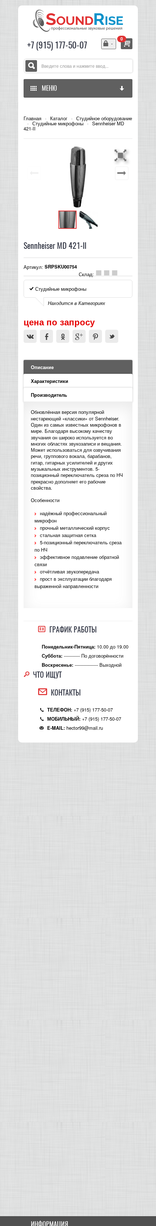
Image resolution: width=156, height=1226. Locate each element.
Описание (42, 367)
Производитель (49, 395)
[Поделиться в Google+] (79, 336)
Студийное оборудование (104, 118)
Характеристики (49, 381)
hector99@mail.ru (84, 727)
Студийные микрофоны (57, 123)
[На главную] (78, 19)
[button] (121, 155)
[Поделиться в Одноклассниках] (62, 336)
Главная (32, 118)
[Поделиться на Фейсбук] (46, 336)
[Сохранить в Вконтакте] (30, 336)
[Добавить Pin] (95, 336)
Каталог (58, 118)
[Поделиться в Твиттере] (111, 336)
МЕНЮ (48, 88)
